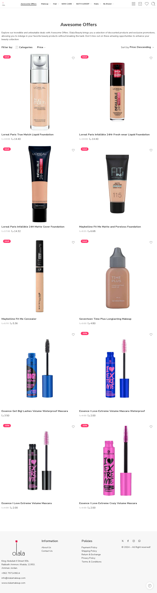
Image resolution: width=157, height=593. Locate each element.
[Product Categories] (133, 4)
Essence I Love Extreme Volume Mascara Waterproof (112, 411)
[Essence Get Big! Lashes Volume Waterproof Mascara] (40, 368)
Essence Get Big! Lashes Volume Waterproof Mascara (35, 411)
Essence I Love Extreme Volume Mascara (27, 503)
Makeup (44, 3)
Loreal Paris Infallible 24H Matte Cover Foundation (33, 226)
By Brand (107, 3)
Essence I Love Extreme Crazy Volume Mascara (108, 503)
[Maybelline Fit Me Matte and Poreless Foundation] (117, 184)
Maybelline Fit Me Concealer (19, 319)
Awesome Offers (28, 3)
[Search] (153, 4)
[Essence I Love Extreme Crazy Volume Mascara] (117, 460)
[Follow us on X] (123, 541)
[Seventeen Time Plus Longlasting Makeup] (117, 276)
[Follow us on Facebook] (128, 541)
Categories (26, 47)
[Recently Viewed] (149, 585)
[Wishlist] (73, 58)
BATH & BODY (82, 3)
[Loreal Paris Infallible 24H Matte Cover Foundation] (40, 184)
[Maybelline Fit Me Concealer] (40, 276)
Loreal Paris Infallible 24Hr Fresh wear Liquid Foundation (114, 134)
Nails (96, 3)
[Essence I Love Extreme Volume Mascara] (40, 460)
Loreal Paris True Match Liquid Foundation (28, 134)
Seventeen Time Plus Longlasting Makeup (105, 319)
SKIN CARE (66, 3)
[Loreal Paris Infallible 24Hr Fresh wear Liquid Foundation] (117, 92)
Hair (55, 3)
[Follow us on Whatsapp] (139, 541)
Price (40, 47)
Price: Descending (140, 47)
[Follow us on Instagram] (133, 541)
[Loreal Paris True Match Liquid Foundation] (40, 92)
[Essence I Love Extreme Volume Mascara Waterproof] (117, 368)
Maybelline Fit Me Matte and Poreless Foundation (110, 226)
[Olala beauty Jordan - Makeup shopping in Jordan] (3, 4)
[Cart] (140, 4)
